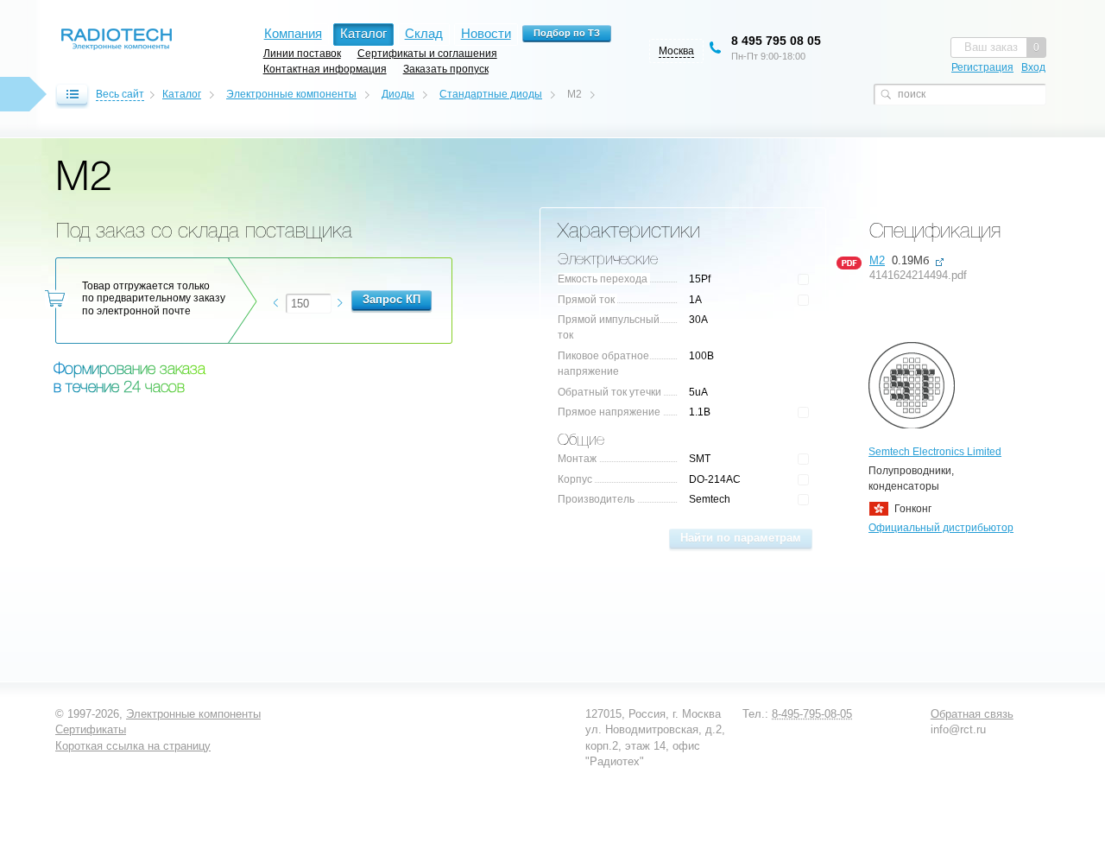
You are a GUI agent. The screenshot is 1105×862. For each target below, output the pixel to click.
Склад (424, 33)
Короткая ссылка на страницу (133, 745)
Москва (676, 51)
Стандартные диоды (490, 94)
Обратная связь (972, 713)
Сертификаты (90, 729)
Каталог (181, 94)
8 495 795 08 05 (776, 41)
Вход (1033, 67)
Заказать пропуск (446, 68)
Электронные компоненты (291, 94)
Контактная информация (325, 68)
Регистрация (982, 67)
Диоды (398, 94)
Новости (486, 33)
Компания (293, 33)
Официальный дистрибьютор (940, 528)
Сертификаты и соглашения (427, 53)
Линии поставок (302, 53)
